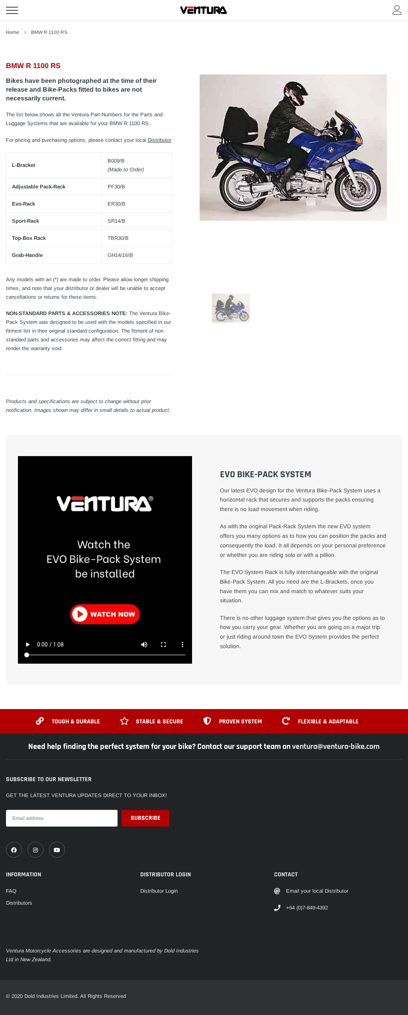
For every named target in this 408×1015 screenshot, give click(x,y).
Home (12, 32)
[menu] (12, 10)
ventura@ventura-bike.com (336, 746)
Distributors (19, 903)
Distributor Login (159, 891)
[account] (397, 10)
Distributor (159, 140)
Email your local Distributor (317, 891)
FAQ (11, 891)
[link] (14, 850)
